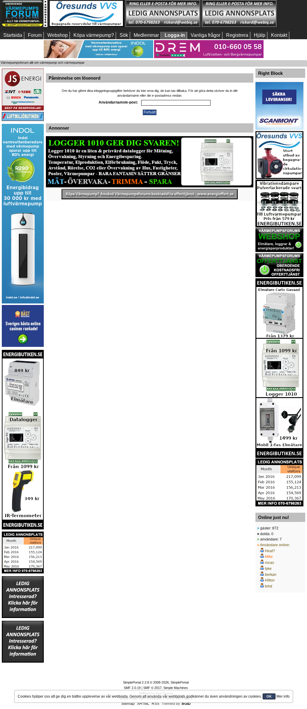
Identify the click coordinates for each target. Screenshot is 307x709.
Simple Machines (175, 688)
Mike (269, 557)
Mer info (283, 696)
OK (269, 696)
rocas (269, 563)
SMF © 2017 (152, 688)
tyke (268, 569)
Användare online (274, 545)
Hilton (270, 580)
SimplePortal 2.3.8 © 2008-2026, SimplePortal (156, 682)
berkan (270, 575)
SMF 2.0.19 (132, 688)
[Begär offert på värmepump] (149, 194)
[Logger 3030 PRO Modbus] (149, 161)
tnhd (268, 586)
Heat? (270, 551)
